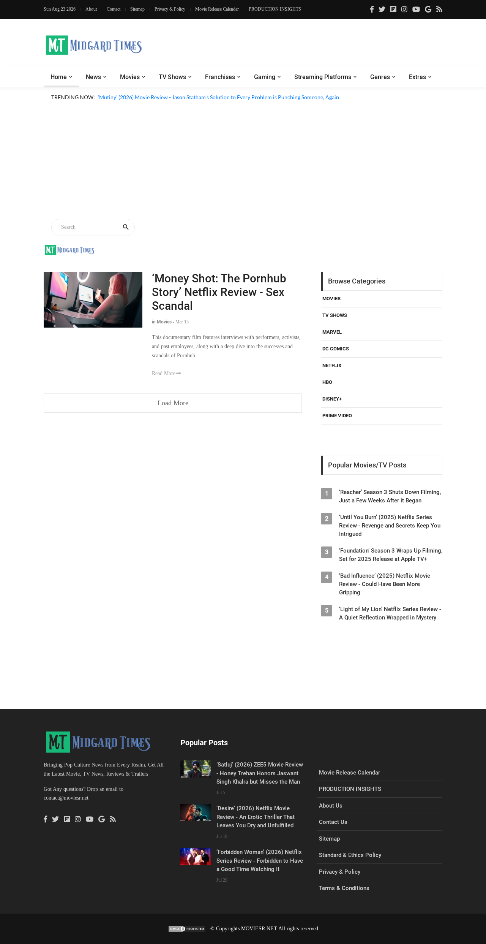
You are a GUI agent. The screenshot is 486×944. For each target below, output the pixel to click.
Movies (130, 77)
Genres (380, 77)
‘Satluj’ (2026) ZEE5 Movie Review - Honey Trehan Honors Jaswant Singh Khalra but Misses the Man (259, 773)
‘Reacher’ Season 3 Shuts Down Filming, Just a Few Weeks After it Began (390, 496)
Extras (417, 77)
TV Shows (172, 77)
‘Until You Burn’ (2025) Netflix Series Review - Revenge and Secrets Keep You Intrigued (389, 525)
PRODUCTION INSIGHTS (275, 9)
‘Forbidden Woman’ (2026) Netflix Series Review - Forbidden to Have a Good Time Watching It (259, 861)
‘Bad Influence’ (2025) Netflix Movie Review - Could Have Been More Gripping (384, 584)
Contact (113, 9)
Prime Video (337, 415)
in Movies (162, 322)
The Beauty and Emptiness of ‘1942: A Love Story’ (155, 106)
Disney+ (332, 399)
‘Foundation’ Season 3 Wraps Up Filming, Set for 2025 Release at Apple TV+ (390, 554)
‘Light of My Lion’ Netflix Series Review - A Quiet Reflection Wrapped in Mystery (390, 613)
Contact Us (333, 822)
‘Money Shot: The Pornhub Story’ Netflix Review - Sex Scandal (219, 292)
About (91, 9)
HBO (327, 382)
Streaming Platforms (322, 77)
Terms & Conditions (344, 888)
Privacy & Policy (170, 9)
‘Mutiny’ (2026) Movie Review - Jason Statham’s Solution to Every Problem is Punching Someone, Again (218, 97)
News (93, 77)
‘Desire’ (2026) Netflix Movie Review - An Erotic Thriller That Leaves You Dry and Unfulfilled (255, 817)
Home (58, 77)
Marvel (332, 332)
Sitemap (137, 9)
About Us (330, 805)
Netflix (331, 365)
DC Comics (335, 349)
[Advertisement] (243, 161)
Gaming (264, 77)
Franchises (220, 77)
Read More (163, 373)
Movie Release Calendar (217, 9)
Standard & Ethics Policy (350, 855)
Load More (173, 403)
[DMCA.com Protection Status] (187, 928)
